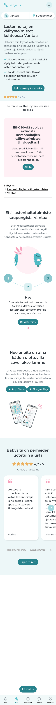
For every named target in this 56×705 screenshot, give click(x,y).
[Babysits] (12, 4)
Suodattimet (43, 15)
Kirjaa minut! (28, 562)
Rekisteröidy (28, 322)
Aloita (28, 167)
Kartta (30, 689)
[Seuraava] (51, 508)
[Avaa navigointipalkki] (49, 5)
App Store (18, 389)
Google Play (40, 389)
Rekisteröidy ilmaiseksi (28, 88)
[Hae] (6, 15)
